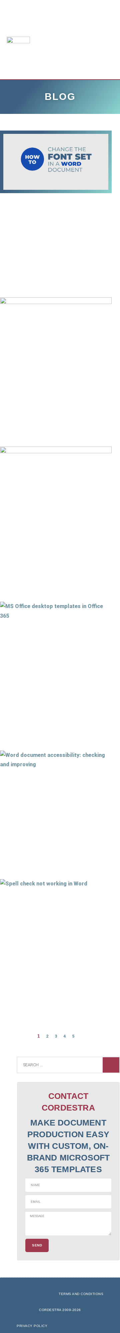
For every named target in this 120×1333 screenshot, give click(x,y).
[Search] (111, 1065)
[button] (92, 40)
